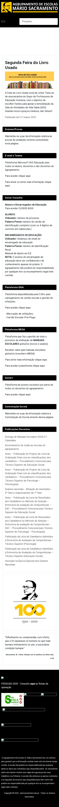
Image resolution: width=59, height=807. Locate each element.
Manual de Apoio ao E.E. (18, 253)
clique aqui (24, 175)
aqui (32, 683)
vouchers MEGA (25, 353)
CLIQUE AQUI (25, 208)
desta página (46, 417)
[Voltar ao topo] (55, 803)
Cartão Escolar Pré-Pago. (21, 317)
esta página (11, 143)
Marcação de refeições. (20, 313)
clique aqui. (24, 307)
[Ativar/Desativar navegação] (3, 21)
